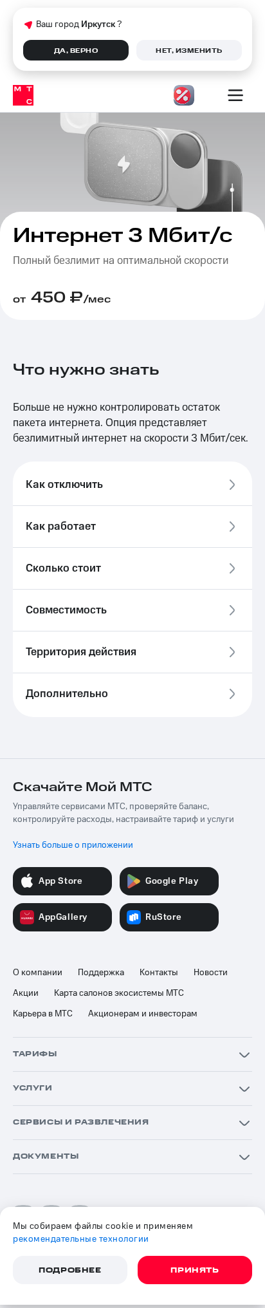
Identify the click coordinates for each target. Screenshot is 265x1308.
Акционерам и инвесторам (142, 1013)
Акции (26, 993)
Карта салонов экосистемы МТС (119, 993)
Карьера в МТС (43, 1013)
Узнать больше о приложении (73, 845)
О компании (37, 972)
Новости (211, 972)
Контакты (159, 972)
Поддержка (101, 972)
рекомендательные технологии (81, 1239)
